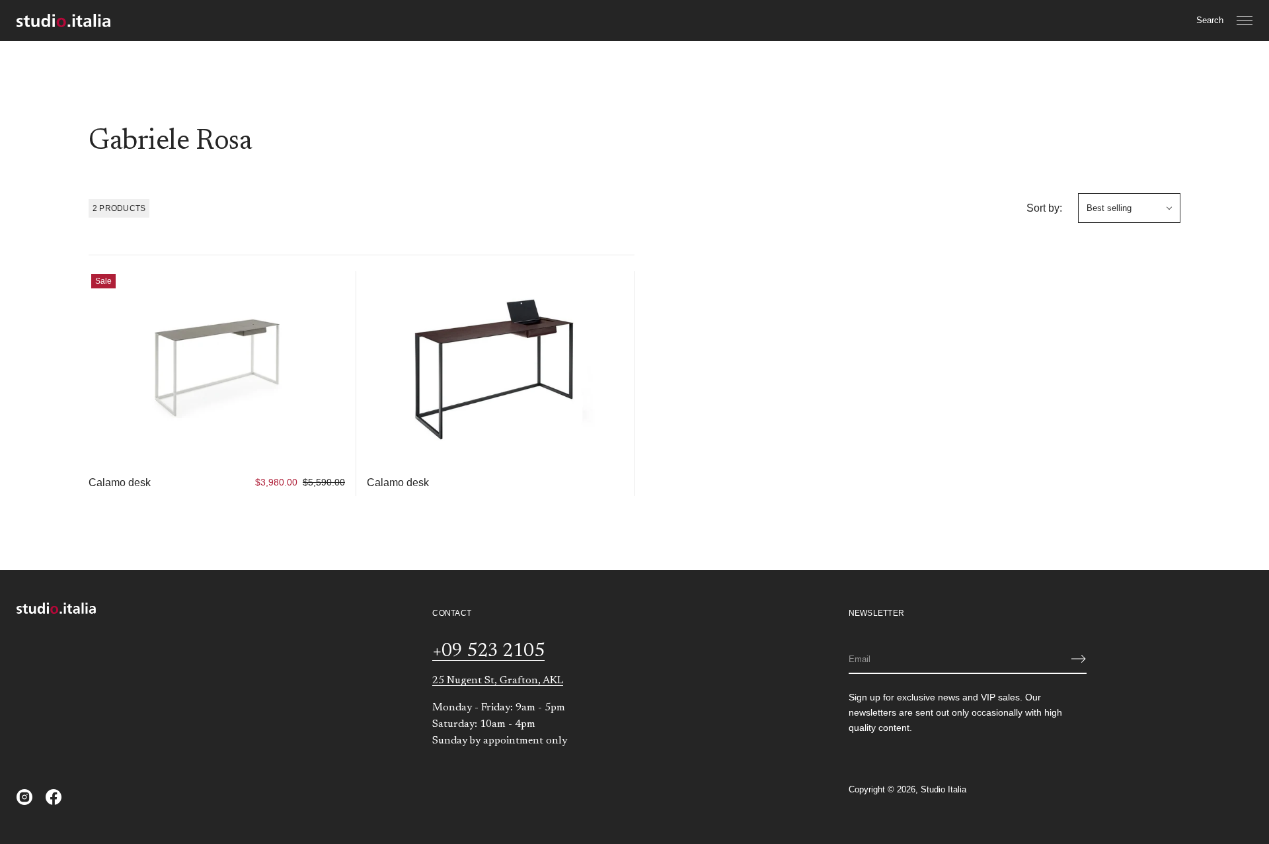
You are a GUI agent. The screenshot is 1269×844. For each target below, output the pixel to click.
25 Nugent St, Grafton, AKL (497, 680)
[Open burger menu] (1244, 20)
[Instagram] (24, 797)
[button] (1210, 20)
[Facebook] (53, 797)
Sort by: (1044, 208)
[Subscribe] (1079, 659)
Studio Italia (943, 789)
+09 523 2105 (488, 651)
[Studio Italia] (63, 20)
